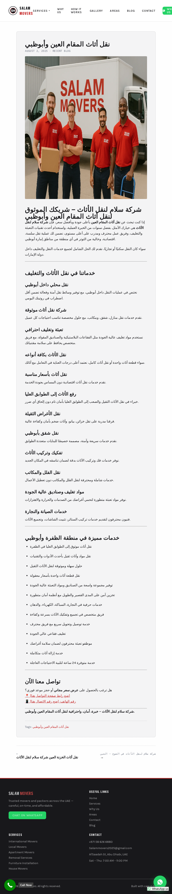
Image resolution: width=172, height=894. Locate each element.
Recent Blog (61, 50)
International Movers (23, 841)
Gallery (96, 10)
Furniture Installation (23, 863)
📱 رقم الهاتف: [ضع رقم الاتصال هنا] (50, 701)
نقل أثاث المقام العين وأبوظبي (51, 727)
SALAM (26, 10)
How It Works (76, 11)
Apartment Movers (21, 852)
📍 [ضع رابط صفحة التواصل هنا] (47, 696)
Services (41, 10)
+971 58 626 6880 (101, 842)
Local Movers (18, 847)
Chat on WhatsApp (27, 815)
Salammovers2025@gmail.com (110, 848)
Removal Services (20, 858)
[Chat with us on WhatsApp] (160, 882)
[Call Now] (10, 885)
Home (93, 798)
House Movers (18, 868)
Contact (148, 10)
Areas (115, 10)
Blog (131, 10)
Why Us (60, 11)
